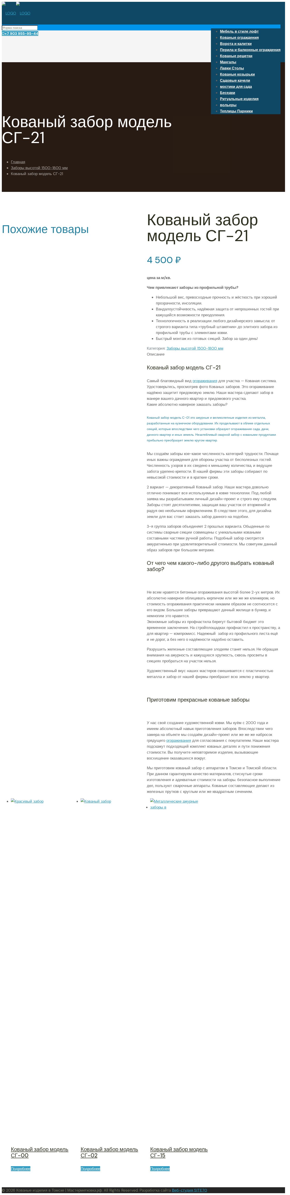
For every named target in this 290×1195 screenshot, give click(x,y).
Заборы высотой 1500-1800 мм (39, 167)
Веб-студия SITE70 (189, 1190)
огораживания (205, 380)
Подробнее (20, 1168)
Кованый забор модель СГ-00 (39, 1152)
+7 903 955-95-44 (21, 33)
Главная (18, 161)
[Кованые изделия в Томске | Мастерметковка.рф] (16, 13)
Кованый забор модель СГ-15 (179, 1152)
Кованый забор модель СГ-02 (109, 1152)
